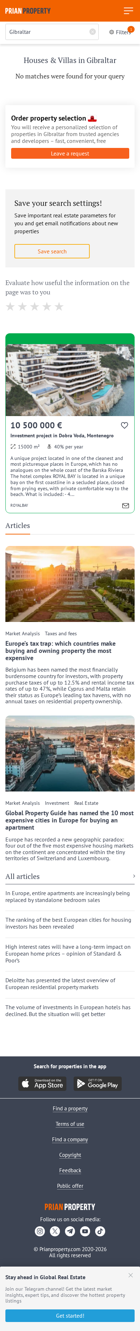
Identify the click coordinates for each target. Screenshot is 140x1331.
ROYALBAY (19, 505)
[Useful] (47, 306)
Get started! (70, 1315)
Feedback (70, 1170)
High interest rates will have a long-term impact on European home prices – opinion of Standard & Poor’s (68, 953)
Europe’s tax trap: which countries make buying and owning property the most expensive (60, 650)
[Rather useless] (23, 306)
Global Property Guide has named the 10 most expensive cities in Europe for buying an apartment (69, 820)
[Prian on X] (55, 1231)
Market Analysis (22, 633)
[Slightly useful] (35, 306)
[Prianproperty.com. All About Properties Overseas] (28, 10)
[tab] (20, 527)
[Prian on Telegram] (70, 1231)
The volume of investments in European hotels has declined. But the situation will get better (68, 1011)
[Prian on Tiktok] (100, 1231)
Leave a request (70, 153)
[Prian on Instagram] (40, 1231)
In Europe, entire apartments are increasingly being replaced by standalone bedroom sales (67, 896)
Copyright (70, 1154)
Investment (57, 803)
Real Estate (86, 803)
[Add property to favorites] (125, 427)
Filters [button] (124, 31)
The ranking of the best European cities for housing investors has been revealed (68, 923)
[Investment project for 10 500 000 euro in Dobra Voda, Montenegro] (70, 428)
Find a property (70, 1108)
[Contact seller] (126, 506)
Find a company (70, 1139)
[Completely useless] (10, 306)
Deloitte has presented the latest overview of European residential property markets (60, 984)
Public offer (70, 1185)
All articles (22, 876)
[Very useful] (59, 306)
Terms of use (70, 1123)
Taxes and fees (61, 633)
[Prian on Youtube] (85, 1231)
